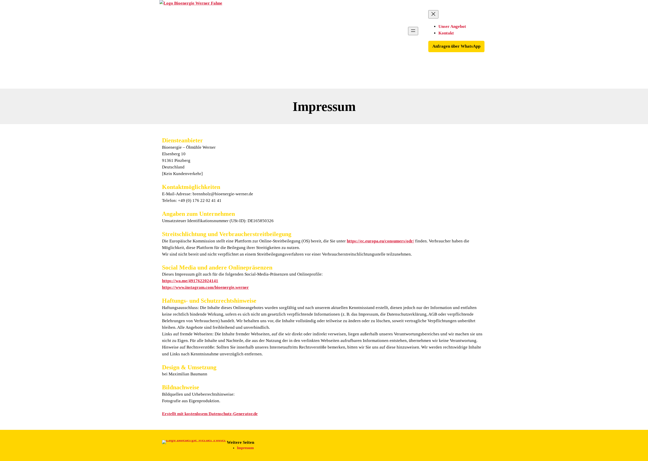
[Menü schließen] (433, 14)
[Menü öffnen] (413, 31)
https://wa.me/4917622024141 (190, 280)
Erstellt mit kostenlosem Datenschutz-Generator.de (210, 413)
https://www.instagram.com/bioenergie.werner (205, 287)
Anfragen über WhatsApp (456, 46)
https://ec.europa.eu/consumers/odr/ (380, 241)
